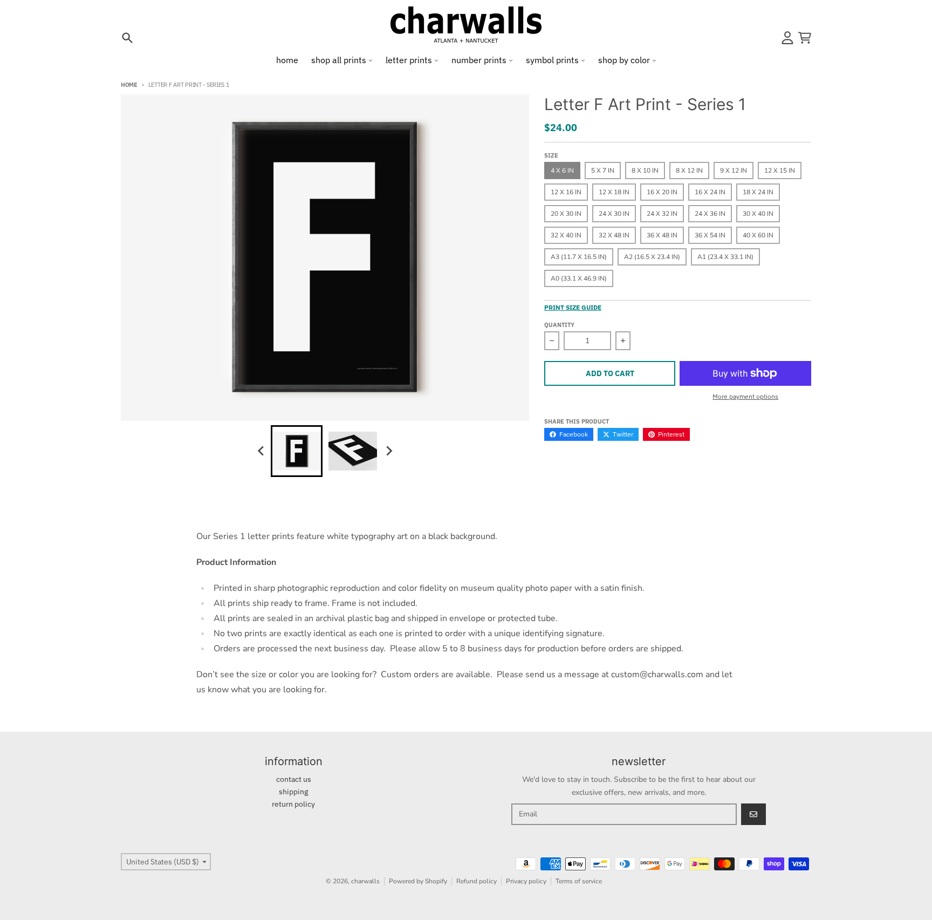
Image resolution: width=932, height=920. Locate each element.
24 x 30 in (614, 213)
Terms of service (579, 881)
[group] (297, 451)
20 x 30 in (566, 213)
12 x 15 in (779, 170)
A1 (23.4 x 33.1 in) (725, 257)
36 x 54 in (710, 235)
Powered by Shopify (418, 881)
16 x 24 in (710, 192)
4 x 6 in (562, 170)
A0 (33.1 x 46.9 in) (579, 278)
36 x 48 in (662, 235)
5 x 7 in (602, 170)
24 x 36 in (710, 213)
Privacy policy (526, 881)
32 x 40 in (566, 235)
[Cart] (804, 37)
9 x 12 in (733, 170)
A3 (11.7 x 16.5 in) (579, 257)
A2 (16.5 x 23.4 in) (652, 257)
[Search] (127, 37)
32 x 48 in (614, 235)
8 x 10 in (645, 170)
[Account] (787, 37)
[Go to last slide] (261, 451)
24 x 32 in (662, 213)
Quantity (559, 325)
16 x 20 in (662, 192)
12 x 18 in (614, 192)
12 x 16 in (566, 192)
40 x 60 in (758, 235)
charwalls (365, 881)
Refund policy (476, 881)
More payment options (745, 396)
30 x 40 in (758, 213)
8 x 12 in (689, 170)
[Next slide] (388, 451)
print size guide (572, 307)
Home (129, 84)
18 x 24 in (758, 192)
